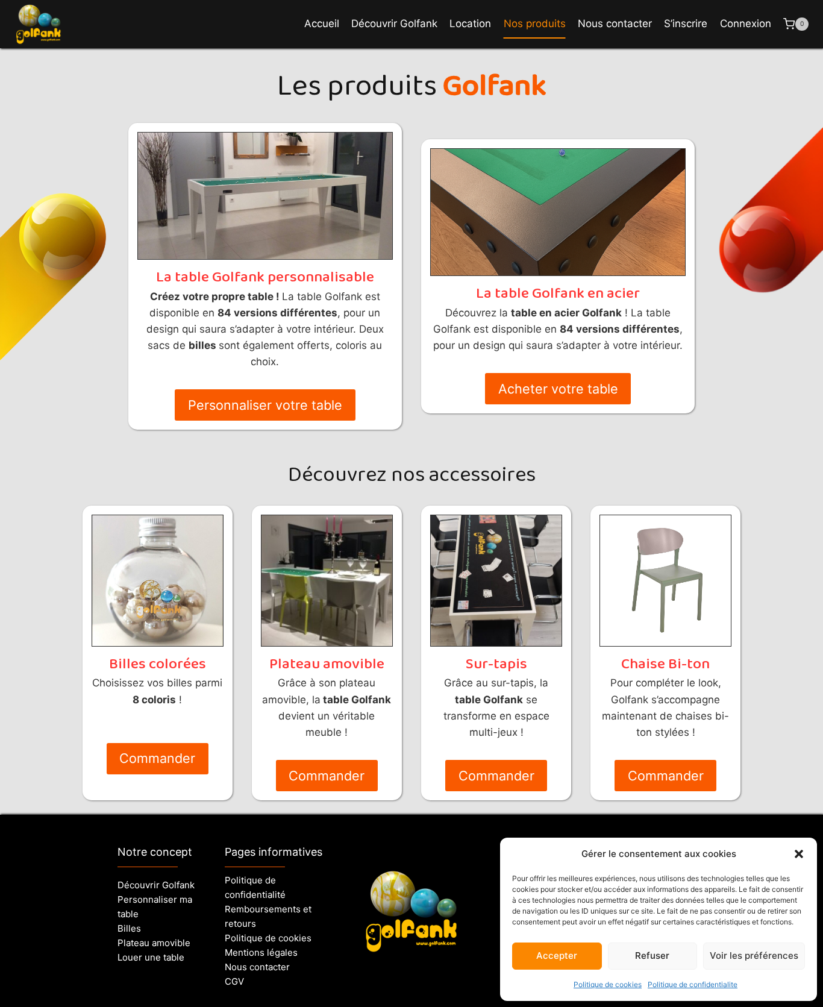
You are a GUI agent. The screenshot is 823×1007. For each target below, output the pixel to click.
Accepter (556, 955)
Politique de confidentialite (692, 984)
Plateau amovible (153, 943)
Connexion (745, 23)
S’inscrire (685, 23)
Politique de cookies (608, 984)
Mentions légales (261, 952)
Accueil (321, 23)
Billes (129, 928)
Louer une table (150, 957)
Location (470, 23)
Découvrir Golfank (394, 23)
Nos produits (535, 23)
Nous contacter (615, 23)
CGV (234, 981)
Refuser (652, 955)
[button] (799, 854)
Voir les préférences (754, 955)
